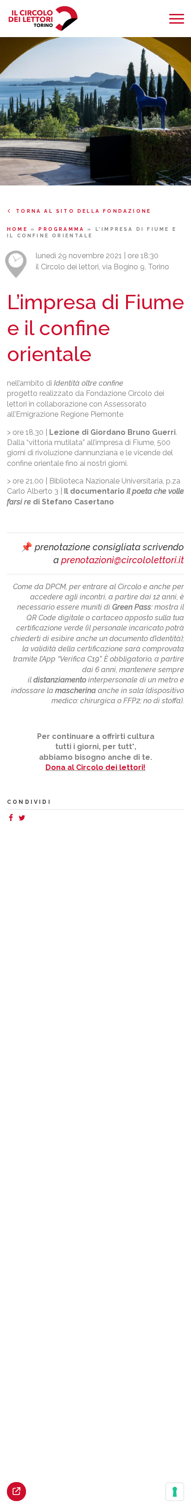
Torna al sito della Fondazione (83, 211)
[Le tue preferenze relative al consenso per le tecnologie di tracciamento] (175, 1492)
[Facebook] (12, 818)
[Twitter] (23, 818)
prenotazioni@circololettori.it (122, 560)
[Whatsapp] (31, 818)
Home (19, 229)
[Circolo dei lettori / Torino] (43, 18)
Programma (62, 229)
